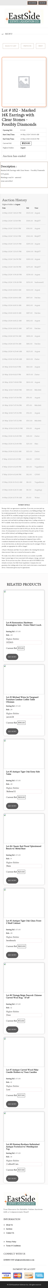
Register (32, 3)
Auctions (9, 1229)
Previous (27, 46)
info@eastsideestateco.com (24, 1260)
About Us (9, 1225)
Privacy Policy (11, 1242)
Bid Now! (12, 657)
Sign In (42, 3)
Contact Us (10, 1233)
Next (40, 46)
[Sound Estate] (24, 16)
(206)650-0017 (8, 1260)
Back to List (10, 46)
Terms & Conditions (13, 1246)
